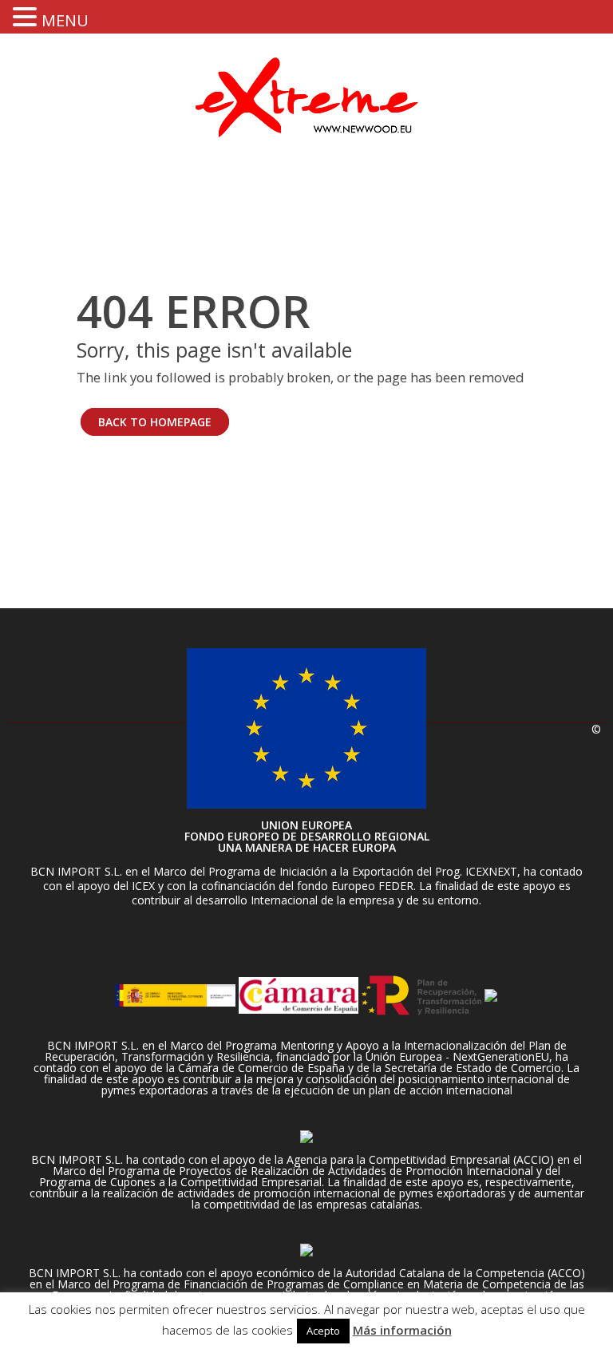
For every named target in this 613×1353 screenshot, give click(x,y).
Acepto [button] (323, 1330)
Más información (402, 1329)
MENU (65, 20)
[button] (27, 16)
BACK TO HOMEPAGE (155, 421)
